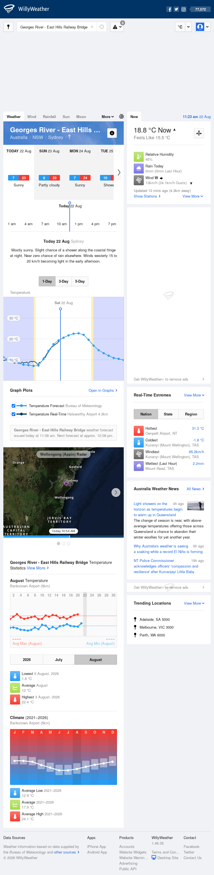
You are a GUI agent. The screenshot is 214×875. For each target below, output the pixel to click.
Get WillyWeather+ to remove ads (161, 379)
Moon (81, 116)
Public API (128, 868)
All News (194, 488)
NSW (38, 137)
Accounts (127, 846)
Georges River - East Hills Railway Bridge (69, 136)
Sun (66, 116)
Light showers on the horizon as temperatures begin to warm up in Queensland (169, 520)
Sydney (55, 137)
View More (36, 568)
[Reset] (92, 27)
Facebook (192, 846)
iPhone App (96, 846)
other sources (65, 852)
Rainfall (49, 116)
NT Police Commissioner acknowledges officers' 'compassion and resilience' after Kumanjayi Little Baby (169, 566)
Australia (19, 137)
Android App (97, 852)
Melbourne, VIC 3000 (157, 627)
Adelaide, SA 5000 (155, 619)
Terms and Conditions (166, 852)
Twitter (189, 852)
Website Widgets (133, 852)
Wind (31, 116)
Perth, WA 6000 (152, 635)
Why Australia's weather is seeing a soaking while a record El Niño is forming (169, 548)
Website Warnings (133, 857)
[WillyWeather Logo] (29, 9)
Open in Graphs (101, 390)
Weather (14, 116)
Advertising (128, 863)
